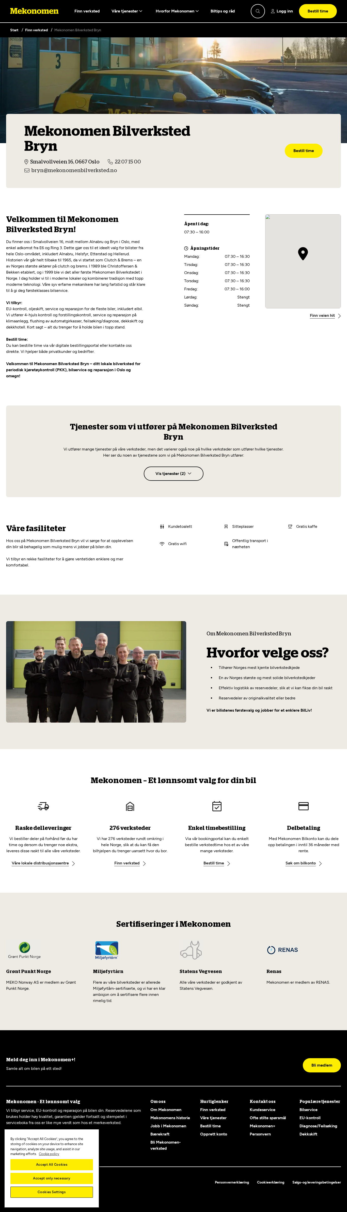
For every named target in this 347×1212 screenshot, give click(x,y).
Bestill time (318, 11)
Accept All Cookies (52, 1164)
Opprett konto (213, 1134)
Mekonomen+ (262, 1126)
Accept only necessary (51, 1178)
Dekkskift (308, 1134)
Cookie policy (49, 1154)
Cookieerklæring (270, 1182)
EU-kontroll (310, 1117)
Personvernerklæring (232, 1182)
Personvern (260, 1134)
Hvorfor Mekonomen (175, 11)
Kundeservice (262, 1109)
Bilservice (308, 1109)
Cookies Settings (52, 1192)
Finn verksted (87, 11)
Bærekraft (159, 1134)
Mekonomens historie (170, 1117)
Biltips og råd (223, 11)
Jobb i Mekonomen (168, 1126)
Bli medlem (321, 1065)
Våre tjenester (125, 11)
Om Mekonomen (165, 1109)
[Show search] (258, 11)
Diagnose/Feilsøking (318, 1126)
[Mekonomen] (34, 11)
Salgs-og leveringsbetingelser (316, 1182)
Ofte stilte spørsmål (268, 1117)
